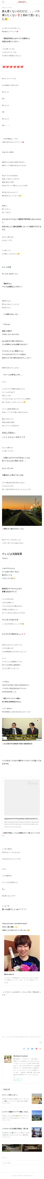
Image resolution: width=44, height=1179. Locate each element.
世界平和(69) (16, 1037)
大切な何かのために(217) (35, 1037)
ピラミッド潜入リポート (10, 1095)
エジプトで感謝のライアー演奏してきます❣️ (16, 1112)
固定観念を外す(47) (24, 1037)
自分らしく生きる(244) (7, 1037)
